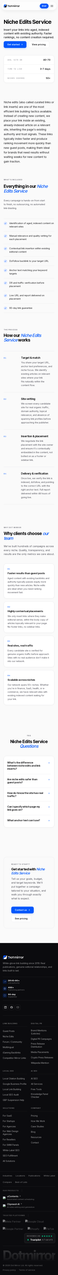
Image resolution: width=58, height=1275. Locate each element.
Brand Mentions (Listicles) (39, 1032)
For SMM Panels (11, 1145)
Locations (20, 1175)
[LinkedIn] (5, 1007)
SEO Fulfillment (10, 1155)
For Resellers (9, 1139)
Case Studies (37, 1126)
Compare (7, 1182)
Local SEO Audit (11, 1094)
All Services (37, 1084)
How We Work (38, 1121)
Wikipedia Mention (40, 1063)
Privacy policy (9, 1270)
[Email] (17, 1007)
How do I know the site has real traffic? (25, 794)
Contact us (21, 910)
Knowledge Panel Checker (39, 1095)
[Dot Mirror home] (12, 6)
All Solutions (9, 1161)
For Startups (9, 1121)
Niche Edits (8, 1036)
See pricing (21, 918)
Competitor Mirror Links (14, 1058)
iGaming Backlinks (12, 1052)
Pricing (34, 1116)
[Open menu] (51, 6)
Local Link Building (12, 1089)
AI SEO (34, 1078)
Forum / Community (12, 1042)
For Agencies (9, 1126)
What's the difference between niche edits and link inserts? (23, 765)
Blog (33, 1132)
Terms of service (27, 1270)
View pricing (39, 44)
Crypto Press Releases (42, 1057)
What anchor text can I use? (23, 820)
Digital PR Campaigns (41, 1039)
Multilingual (8, 1047)
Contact (35, 1142)
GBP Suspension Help (13, 1100)
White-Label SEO (11, 1150)
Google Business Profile (14, 1084)
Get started (13, 44)
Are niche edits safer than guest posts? (22, 781)
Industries (7, 1175)
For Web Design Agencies (10, 1133)
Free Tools (36, 1089)
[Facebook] (11, 1007)
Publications (34, 1175)
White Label (49, 1175)
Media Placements (40, 1052)
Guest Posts (9, 1031)
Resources (36, 1137)
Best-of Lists (21, 1182)
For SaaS (7, 1116)
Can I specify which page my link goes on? (23, 808)
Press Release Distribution (38, 1045)
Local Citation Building (14, 1078)
